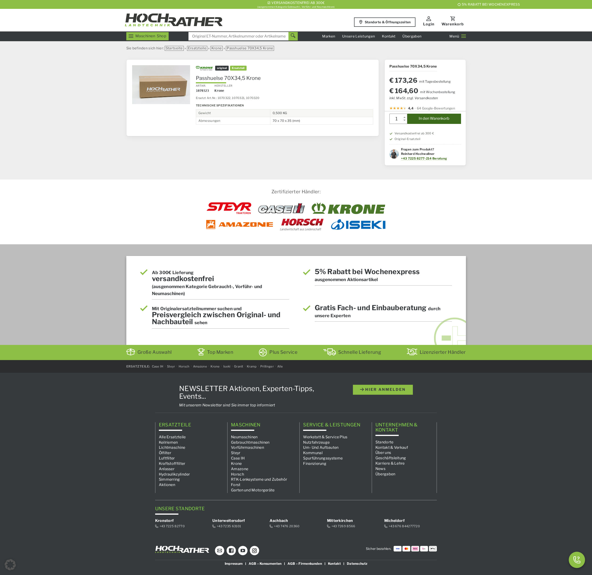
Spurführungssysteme (323, 458)
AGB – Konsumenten (265, 563)
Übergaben (411, 36)
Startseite (174, 48)
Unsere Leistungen (358, 36)
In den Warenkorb (434, 118)
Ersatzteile (197, 48)
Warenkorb (452, 24)
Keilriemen (168, 442)
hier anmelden (385, 389)
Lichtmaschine (172, 447)
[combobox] (243, 36)
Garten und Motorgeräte (253, 490)
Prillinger (267, 366)
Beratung (439, 158)
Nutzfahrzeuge (316, 442)
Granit (238, 366)
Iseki (227, 366)
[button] (10, 565)
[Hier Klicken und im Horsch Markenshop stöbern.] (302, 224)
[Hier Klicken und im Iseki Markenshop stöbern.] (358, 224)
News (380, 468)
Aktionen (167, 485)
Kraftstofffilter (172, 463)
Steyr (171, 366)
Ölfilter (165, 453)
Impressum (234, 563)
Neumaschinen (244, 437)
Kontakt (388, 36)
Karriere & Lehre (390, 463)
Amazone (200, 366)
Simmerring (169, 479)
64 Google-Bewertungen (436, 108)
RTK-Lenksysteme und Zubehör (259, 479)
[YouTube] (243, 550)
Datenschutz (357, 563)
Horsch (184, 366)
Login (429, 24)
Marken (328, 36)
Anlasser (166, 469)
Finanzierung (314, 463)
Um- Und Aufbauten (320, 447)
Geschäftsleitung (390, 458)
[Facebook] (231, 550)
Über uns (383, 452)
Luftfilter (167, 458)
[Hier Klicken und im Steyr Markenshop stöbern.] (229, 208)
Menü (454, 36)
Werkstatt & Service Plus (325, 437)
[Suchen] (293, 36)
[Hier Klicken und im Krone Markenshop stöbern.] (348, 208)
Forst (236, 485)
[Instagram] (254, 550)
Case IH (158, 366)
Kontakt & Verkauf (391, 447)
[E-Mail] (219, 550)
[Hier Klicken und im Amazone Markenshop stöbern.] (239, 224)
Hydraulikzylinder (174, 474)
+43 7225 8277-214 (416, 158)
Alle (280, 366)
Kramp (252, 366)
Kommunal (312, 453)
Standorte (384, 442)
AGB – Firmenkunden (305, 563)
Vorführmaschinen (247, 447)
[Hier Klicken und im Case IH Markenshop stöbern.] (281, 208)
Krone (216, 48)
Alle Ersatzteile (172, 437)
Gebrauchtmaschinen (250, 442)
